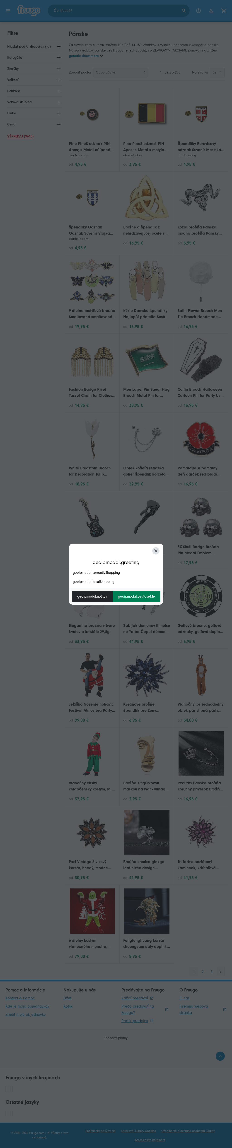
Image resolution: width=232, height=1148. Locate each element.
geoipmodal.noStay (92, 596)
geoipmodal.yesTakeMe (136, 596)
